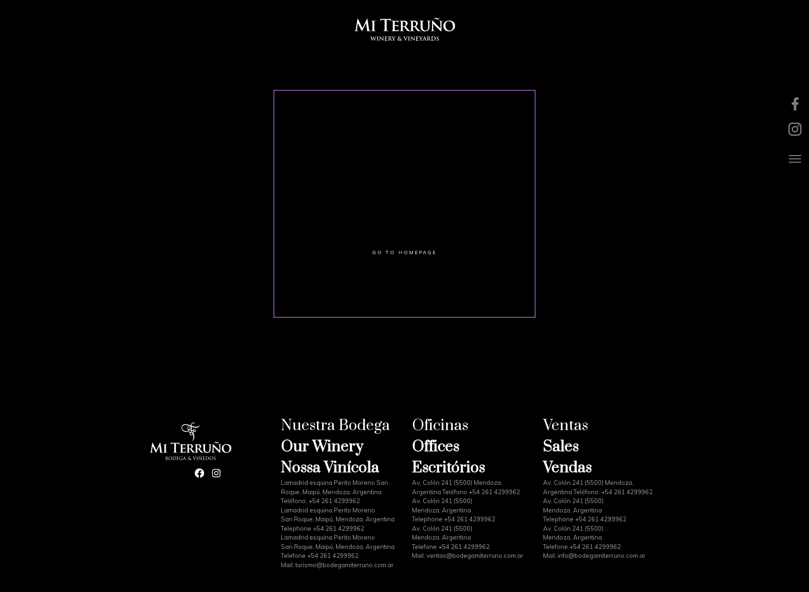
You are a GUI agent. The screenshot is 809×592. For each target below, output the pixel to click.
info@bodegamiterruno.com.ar (602, 555)
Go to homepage (404, 252)
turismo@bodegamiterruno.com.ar (344, 565)
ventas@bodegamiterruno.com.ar (475, 555)
